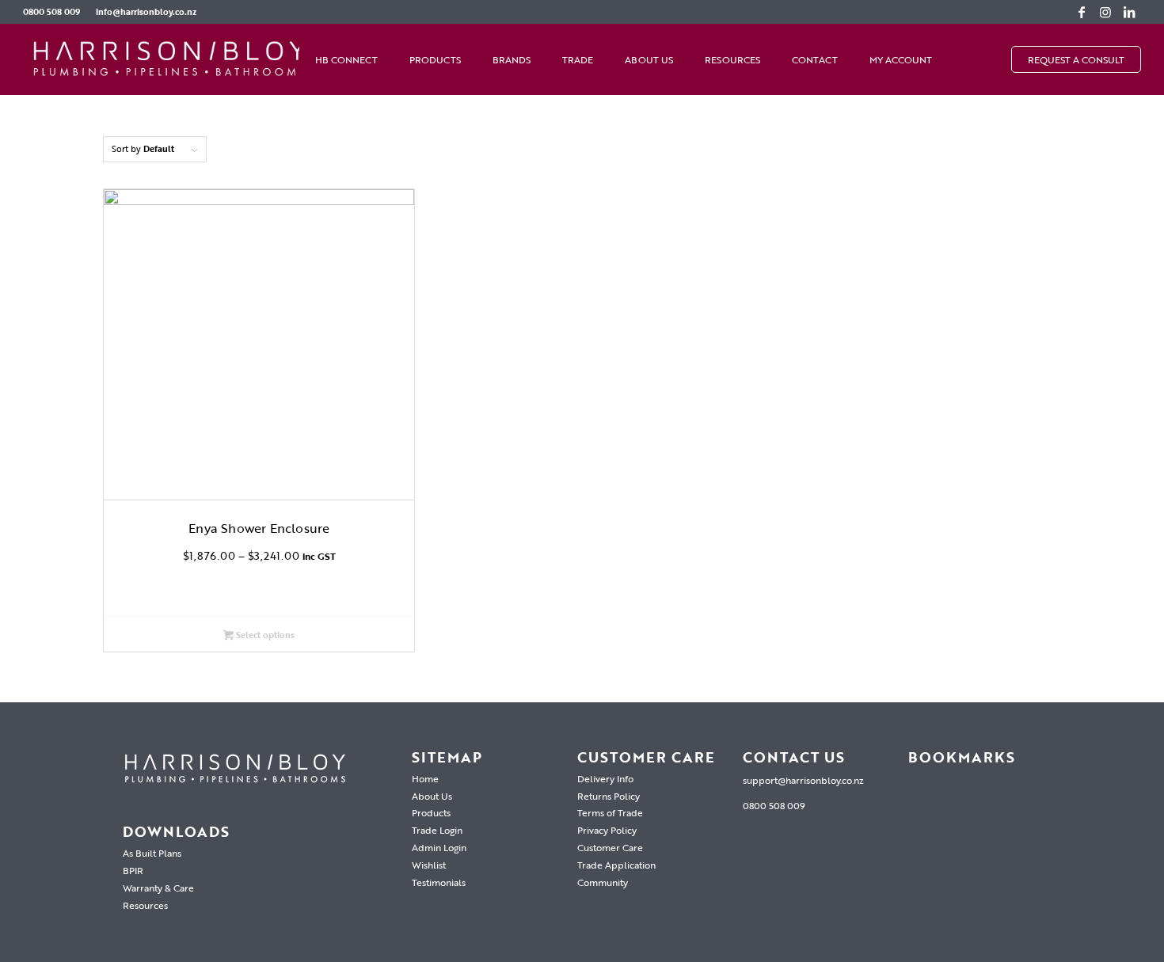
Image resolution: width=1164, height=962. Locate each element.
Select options (264, 635)
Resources (732, 59)
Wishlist (429, 864)
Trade (577, 59)
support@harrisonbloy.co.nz (803, 780)
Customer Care (610, 847)
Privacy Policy (607, 830)
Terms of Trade (610, 812)
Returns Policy (608, 796)
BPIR (133, 870)
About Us (649, 59)
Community (602, 882)
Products (431, 812)
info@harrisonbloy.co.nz (146, 12)
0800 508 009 (51, 12)
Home (425, 778)
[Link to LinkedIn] (1129, 12)
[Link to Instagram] (1105, 12)
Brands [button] (512, 59)
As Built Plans (152, 853)
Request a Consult (1076, 59)
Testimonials (439, 882)
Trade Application (616, 864)
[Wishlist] (964, 59)
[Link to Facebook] (1082, 12)
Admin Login (439, 847)
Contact (815, 59)
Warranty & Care (158, 887)
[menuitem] (55, 12)
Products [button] (435, 59)
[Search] (995, 59)
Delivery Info (605, 778)
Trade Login (437, 830)
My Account (900, 59)
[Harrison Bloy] (169, 59)
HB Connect (346, 59)
